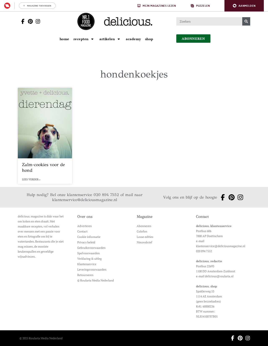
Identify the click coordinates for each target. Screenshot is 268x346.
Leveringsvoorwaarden (91, 269)
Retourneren (85, 275)
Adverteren (84, 226)
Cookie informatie (88, 237)
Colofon (142, 231)
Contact (82, 231)
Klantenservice (86, 264)
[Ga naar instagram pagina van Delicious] (36, 21)
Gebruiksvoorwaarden (91, 248)
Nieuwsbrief (144, 242)
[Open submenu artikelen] (119, 39)
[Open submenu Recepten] (92, 39)
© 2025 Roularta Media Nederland (41, 338)
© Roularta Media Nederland (95, 280)
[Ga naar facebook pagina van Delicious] (21, 21)
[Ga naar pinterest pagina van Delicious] (29, 21)
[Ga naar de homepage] (86, 21)
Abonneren (144, 226)
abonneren (193, 38)
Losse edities (145, 237)
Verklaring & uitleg (89, 259)
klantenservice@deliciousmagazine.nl (84, 199)
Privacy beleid (86, 242)
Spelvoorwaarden (88, 253)
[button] (244, 6)
